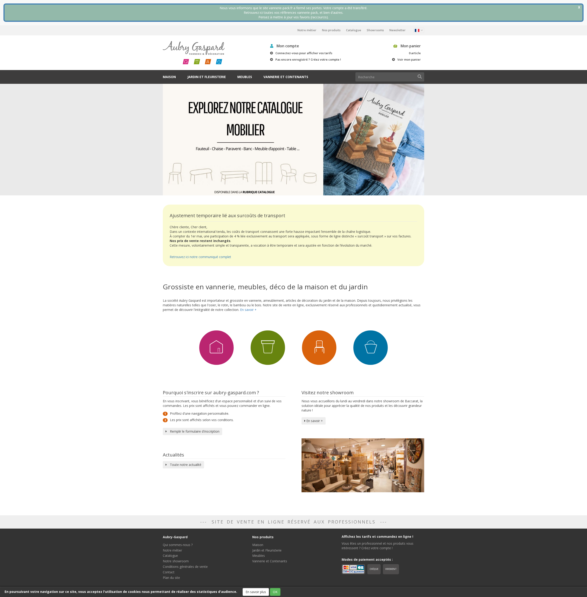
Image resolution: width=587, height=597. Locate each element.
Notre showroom (176, 561)
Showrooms (375, 30)
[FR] (418, 30)
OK (275, 592)
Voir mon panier (409, 59)
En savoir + (314, 421)
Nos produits (331, 30)
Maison (169, 77)
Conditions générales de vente (185, 566)
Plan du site (171, 577)
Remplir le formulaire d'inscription (194, 431)
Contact (168, 572)
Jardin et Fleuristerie (206, 77)
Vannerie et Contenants (285, 77)
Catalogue (353, 30)
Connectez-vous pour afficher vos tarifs (303, 53)
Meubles (244, 77)
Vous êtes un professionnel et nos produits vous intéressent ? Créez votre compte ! (377, 545)
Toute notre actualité (185, 464)
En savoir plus (256, 592)
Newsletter (397, 30)
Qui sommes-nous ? (178, 545)
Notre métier (306, 30)
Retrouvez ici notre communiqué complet (200, 257)
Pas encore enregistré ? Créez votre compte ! (308, 59)
